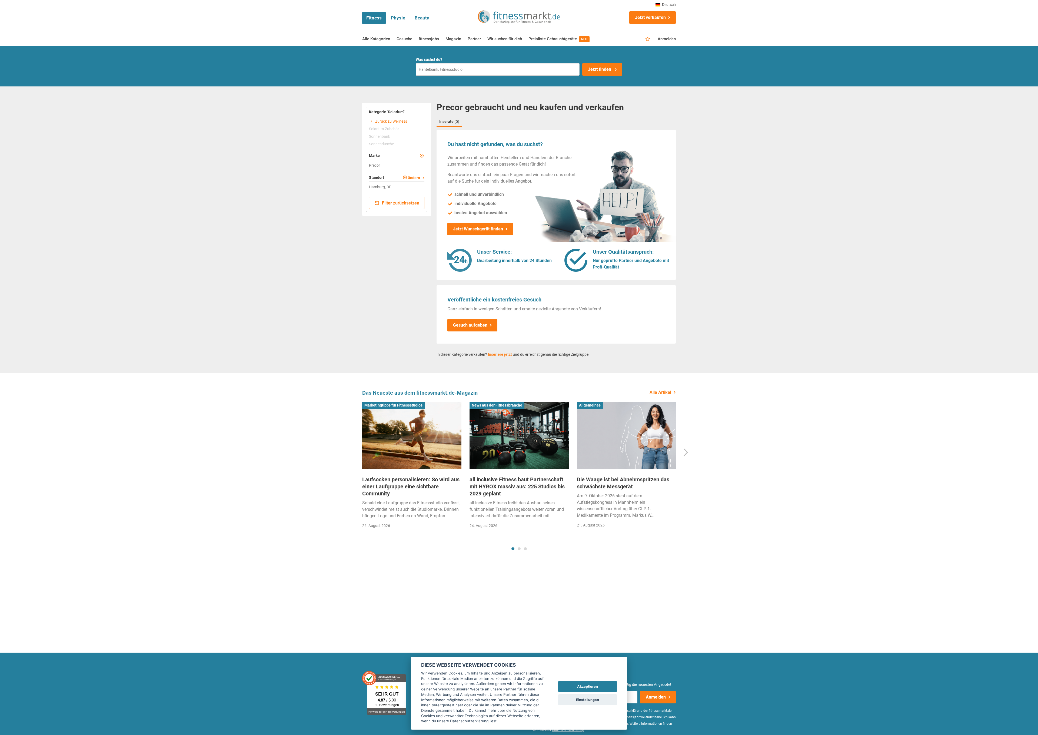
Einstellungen (587, 700)
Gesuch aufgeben (470, 325)
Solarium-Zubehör (384, 129)
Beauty (422, 18)
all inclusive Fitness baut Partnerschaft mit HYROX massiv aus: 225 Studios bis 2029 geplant (517, 486)
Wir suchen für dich (504, 38)
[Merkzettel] (648, 39)
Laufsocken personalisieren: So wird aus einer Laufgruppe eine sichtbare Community (411, 486)
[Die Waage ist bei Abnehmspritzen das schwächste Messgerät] (626, 435)
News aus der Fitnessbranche (497, 405)
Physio (398, 18)
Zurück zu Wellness (390, 121)
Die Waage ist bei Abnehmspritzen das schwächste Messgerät (623, 483)
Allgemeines (590, 405)
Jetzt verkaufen (650, 17)
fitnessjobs (429, 38)
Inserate (449, 121)
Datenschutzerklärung (568, 730)
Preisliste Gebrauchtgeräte (557, 38)
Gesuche (404, 38)
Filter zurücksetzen (400, 203)
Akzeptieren (587, 686)
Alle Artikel (660, 392)
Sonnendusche (381, 144)
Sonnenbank (379, 136)
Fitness (374, 18)
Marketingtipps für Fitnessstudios (393, 405)
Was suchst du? (429, 59)
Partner (474, 38)
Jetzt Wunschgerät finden (478, 228)
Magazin (453, 38)
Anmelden (667, 38)
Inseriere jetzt (500, 354)
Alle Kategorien (376, 38)
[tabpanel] (411, 467)
